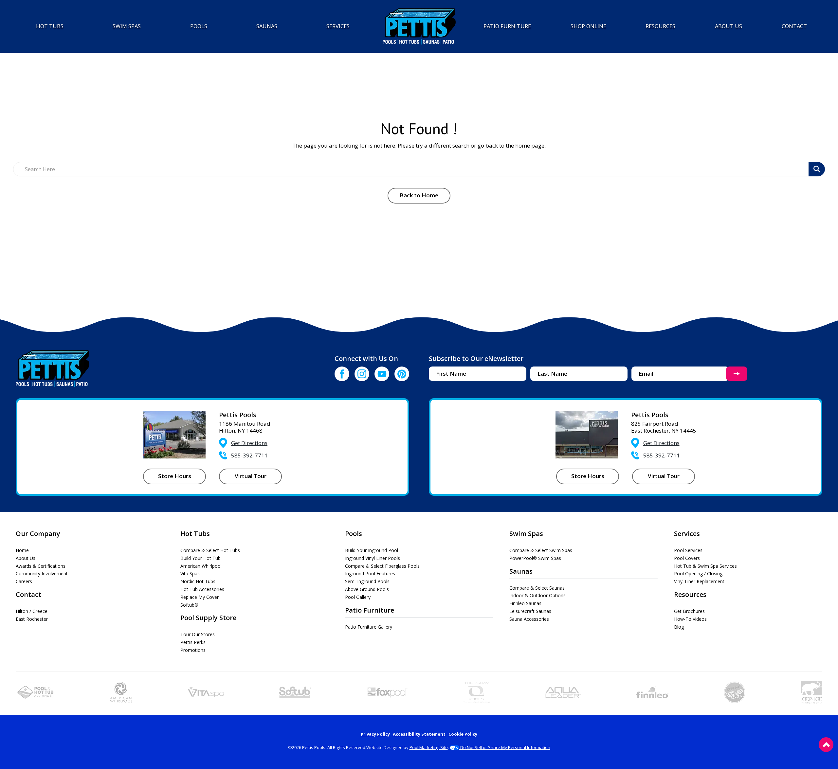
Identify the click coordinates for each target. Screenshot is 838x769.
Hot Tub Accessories (202, 589)
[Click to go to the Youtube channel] (381, 374)
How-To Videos (690, 619)
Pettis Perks (193, 642)
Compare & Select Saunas (537, 588)
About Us (25, 558)
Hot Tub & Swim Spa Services (705, 566)
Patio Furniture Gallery (368, 627)
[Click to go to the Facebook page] (342, 374)
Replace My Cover (199, 597)
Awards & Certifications (40, 566)
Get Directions (249, 443)
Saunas (521, 571)
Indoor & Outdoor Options (537, 595)
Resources (690, 594)
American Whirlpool (201, 566)
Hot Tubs (195, 533)
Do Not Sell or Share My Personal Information (504, 747)
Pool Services (688, 550)
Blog (679, 627)
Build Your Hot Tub (200, 558)
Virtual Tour (250, 476)
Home (22, 550)
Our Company (38, 533)
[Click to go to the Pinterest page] (401, 374)
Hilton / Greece (31, 611)
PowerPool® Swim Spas (535, 558)
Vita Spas (190, 573)
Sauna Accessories (529, 619)
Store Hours (174, 476)
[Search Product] (817, 169)
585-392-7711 (249, 455)
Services (687, 533)
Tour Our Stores (197, 634)
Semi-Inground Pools (367, 581)
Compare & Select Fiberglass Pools (382, 566)
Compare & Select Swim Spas (540, 550)
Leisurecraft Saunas (530, 611)
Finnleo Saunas (525, 603)
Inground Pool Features (370, 573)
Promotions (193, 650)
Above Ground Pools (367, 589)
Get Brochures (689, 611)
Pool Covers (687, 558)
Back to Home (419, 195)
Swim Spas (526, 533)
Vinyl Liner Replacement (699, 581)
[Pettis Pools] (419, 26)
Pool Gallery (358, 597)
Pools (353, 533)
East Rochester (32, 619)
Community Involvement (42, 573)
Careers (24, 581)
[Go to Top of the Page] (826, 744)
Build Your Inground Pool (371, 550)
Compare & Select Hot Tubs (210, 550)
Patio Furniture (369, 610)
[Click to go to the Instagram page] (362, 374)
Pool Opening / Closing (698, 573)
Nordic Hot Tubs (197, 581)
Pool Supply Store (208, 617)
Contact (28, 594)
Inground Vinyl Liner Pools (372, 558)
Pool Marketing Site (429, 747)
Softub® (189, 605)
